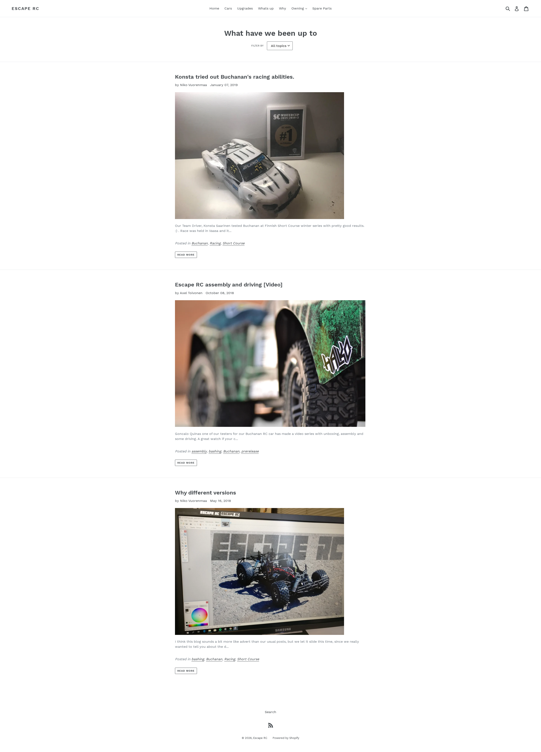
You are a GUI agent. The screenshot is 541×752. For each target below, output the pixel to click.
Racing (215, 243)
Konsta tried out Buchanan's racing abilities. (234, 77)
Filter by (257, 45)
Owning (298, 8)
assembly (199, 451)
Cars (228, 8)
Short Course (234, 243)
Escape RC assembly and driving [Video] (229, 284)
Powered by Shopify (286, 738)
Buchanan (199, 243)
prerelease (250, 451)
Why (282, 8)
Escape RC (25, 8)
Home (214, 8)
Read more (186, 254)
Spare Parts (322, 8)
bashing (215, 451)
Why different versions (205, 492)
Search (270, 712)
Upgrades (245, 8)
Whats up (266, 8)
